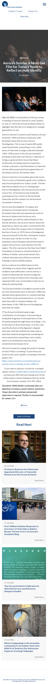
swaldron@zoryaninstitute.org (30, 371)
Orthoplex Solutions (28, 681)
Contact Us (32, 11)
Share (24, 405)
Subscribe (24, 16)
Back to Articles (24, 416)
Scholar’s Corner (15, 11)
